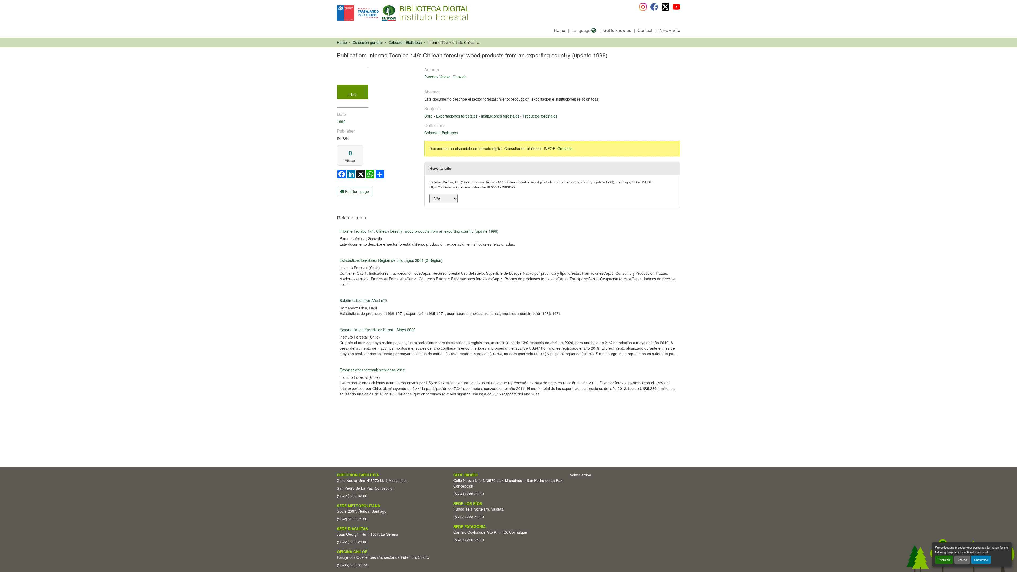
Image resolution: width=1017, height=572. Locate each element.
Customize (981, 559)
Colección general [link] (368, 42)
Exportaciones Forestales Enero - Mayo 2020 (378, 329)
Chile (429, 116)
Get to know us (617, 30)
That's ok (944, 559)
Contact (644, 30)
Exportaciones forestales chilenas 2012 (372, 369)
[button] (380, 13)
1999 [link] (341, 121)
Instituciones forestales (500, 116)
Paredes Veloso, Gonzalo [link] (445, 76)
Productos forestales (540, 116)
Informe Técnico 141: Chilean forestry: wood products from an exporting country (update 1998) (419, 231)
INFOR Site (669, 30)
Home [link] (342, 42)
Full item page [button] (356, 191)
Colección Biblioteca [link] (405, 42)
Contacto (565, 148)
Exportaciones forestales (457, 116)
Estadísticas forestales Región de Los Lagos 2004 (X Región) (391, 260)
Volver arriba (580, 475)
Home (559, 30)
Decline (962, 559)
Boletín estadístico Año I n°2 (363, 300)
